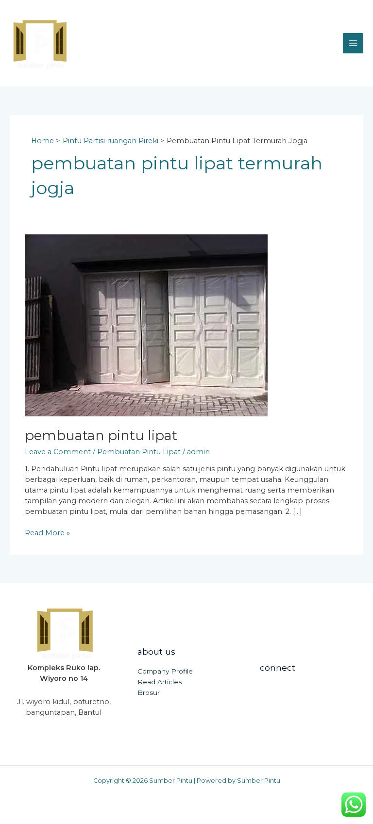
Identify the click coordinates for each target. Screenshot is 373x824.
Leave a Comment (58, 451)
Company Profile (165, 671)
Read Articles (159, 682)
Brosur (148, 692)
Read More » (47, 532)
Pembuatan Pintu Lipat (101, 436)
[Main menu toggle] (353, 43)
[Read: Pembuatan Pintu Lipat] (146, 324)
